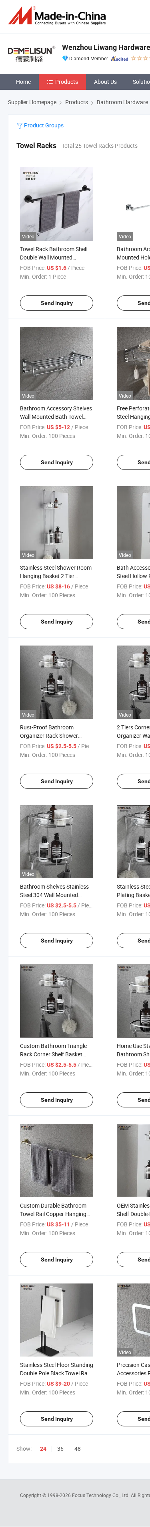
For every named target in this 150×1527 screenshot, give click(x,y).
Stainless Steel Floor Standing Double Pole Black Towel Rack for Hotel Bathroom (56, 1373)
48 (77, 1448)
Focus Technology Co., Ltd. (101, 1495)
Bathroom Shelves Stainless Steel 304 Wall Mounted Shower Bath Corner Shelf (54, 895)
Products (66, 81)
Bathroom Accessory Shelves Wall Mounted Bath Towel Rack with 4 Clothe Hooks (56, 416)
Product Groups (43, 125)
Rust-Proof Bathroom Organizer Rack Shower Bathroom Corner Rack (49, 735)
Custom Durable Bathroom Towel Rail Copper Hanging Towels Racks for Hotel (53, 1214)
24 (43, 1449)
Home (23, 81)
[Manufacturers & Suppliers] (58, 15)
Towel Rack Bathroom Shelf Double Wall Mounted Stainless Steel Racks (54, 257)
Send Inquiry (57, 303)
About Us (105, 81)
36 (60, 1448)
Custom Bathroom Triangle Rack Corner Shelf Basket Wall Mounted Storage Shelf (54, 1054)
